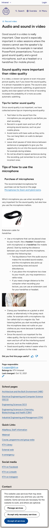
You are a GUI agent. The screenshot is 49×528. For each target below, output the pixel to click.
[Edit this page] (3, 376)
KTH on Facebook (10, 467)
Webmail (6, 434)
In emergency (8, 454)
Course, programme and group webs (18, 439)
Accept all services (16, 521)
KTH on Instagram (10, 477)
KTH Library (7, 444)
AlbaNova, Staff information (14, 430)
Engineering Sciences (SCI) (14, 404)
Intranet (5, 2)
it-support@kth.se (10, 367)
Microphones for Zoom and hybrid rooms (23, 190)
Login (44, 2)
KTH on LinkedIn (9, 472)
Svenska (33, 11)
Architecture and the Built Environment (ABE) (22, 391)
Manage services (15, 508)
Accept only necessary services (21, 514)
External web (8, 449)
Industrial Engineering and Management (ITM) (22, 417)
